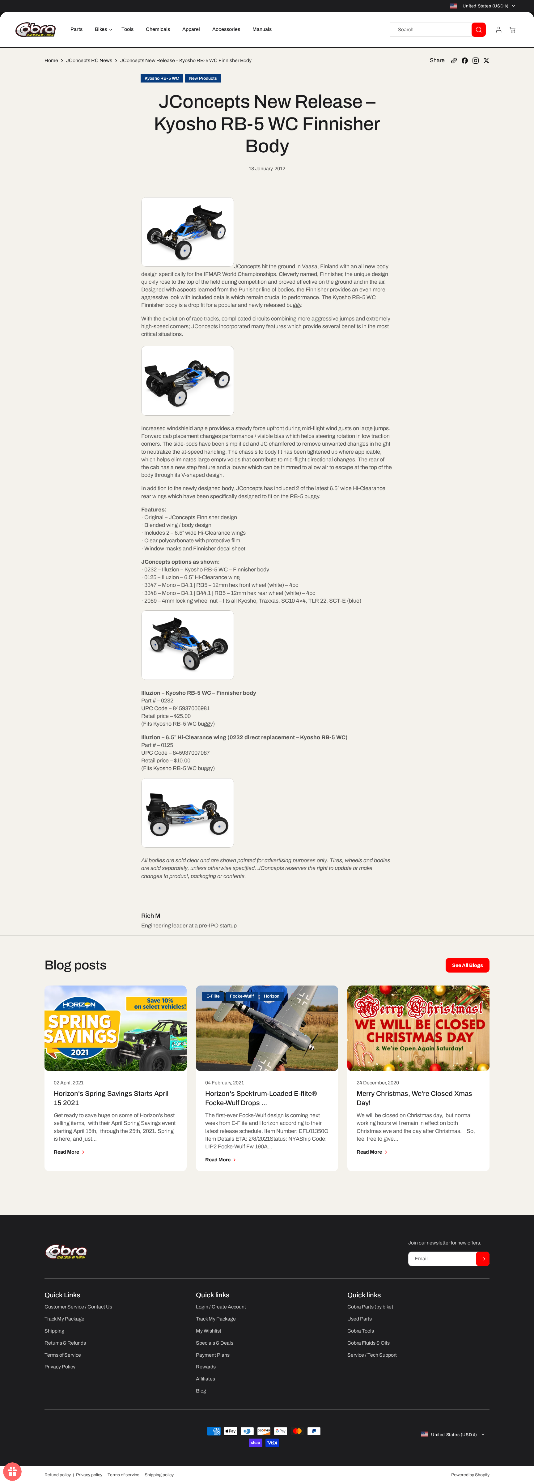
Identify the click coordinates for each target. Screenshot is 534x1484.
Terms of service (123, 1475)
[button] (102, 29)
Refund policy (57, 1475)
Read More (66, 1152)
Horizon (271, 996)
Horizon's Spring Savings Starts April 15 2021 (111, 1098)
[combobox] (437, 29)
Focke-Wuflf (242, 996)
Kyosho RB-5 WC (162, 78)
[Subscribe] (483, 1259)
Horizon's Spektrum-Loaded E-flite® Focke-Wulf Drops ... (261, 1098)
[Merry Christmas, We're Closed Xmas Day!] (418, 1028)
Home (51, 60)
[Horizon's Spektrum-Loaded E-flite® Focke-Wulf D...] (267, 1028)
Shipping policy (159, 1475)
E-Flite (213, 996)
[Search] (479, 30)
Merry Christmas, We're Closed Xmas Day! (414, 1098)
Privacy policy (89, 1475)
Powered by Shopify (470, 1475)
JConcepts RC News (89, 60)
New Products (203, 78)
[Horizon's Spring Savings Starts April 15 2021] (115, 1028)
